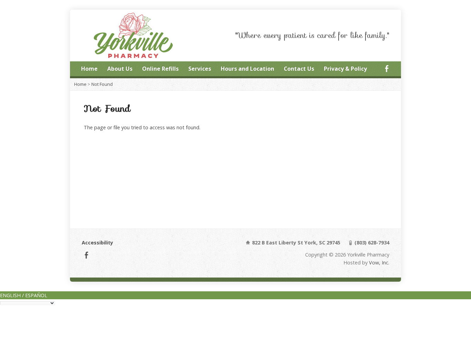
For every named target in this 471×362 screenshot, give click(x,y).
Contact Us (299, 68)
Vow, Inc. (379, 262)
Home (89, 68)
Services (199, 68)
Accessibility (97, 242)
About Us (119, 68)
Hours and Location (247, 68)
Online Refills (160, 68)
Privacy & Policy (345, 68)
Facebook (387, 68)
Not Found (102, 84)
